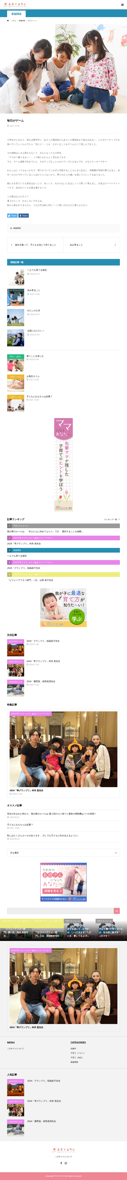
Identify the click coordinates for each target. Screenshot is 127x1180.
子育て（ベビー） (78, 1053)
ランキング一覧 (110, 519)
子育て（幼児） (77, 1057)
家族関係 (16, 14)
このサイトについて (15, 1048)
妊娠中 (73, 1048)
